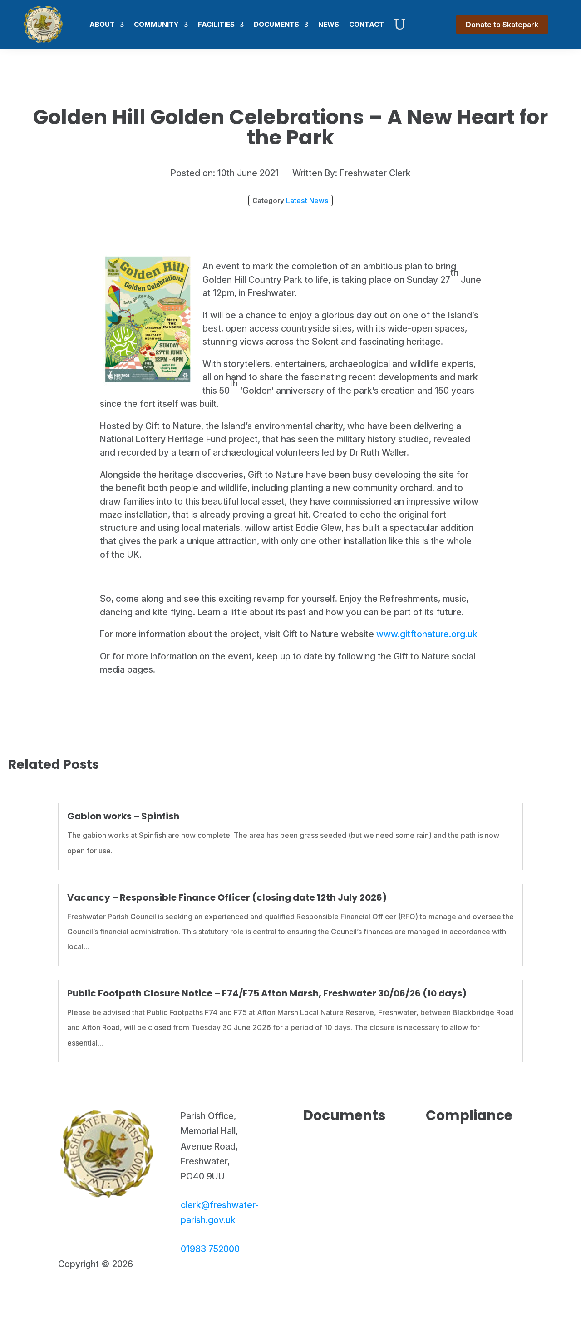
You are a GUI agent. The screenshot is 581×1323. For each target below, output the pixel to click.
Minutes (337, 1173)
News (328, 24)
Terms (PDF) (473, 1165)
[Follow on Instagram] (84, 1292)
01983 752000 (210, 1249)
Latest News (307, 200)
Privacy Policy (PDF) (472, 1148)
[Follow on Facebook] (65, 1292)
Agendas (339, 1159)
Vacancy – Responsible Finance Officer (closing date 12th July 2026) (227, 897)
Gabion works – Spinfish (123, 816)
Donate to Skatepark (502, 24)
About (102, 24)
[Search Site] (399, 24)
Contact (366, 24)
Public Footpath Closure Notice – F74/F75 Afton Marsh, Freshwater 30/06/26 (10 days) (267, 993)
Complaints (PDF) (471, 1182)
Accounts (341, 1145)
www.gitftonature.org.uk (427, 634)
